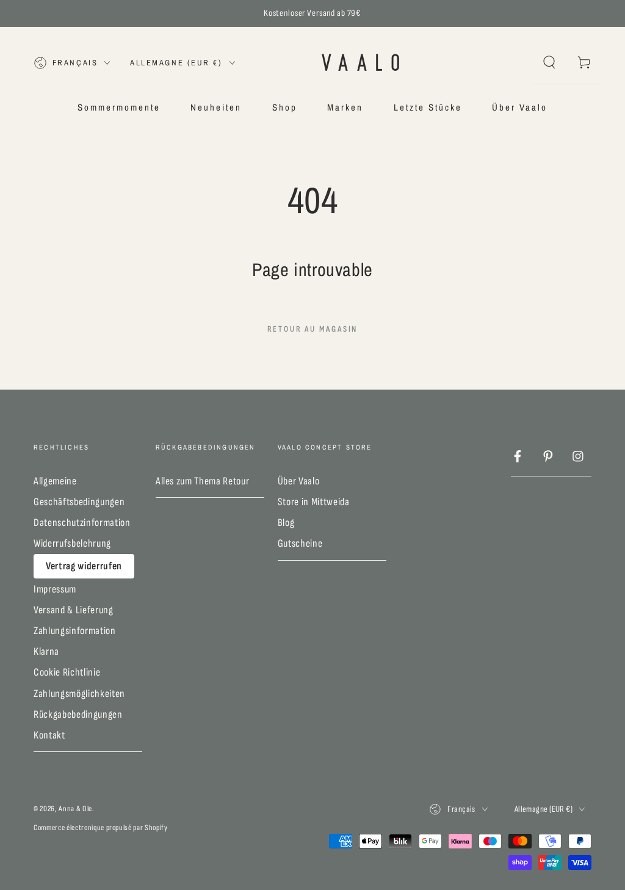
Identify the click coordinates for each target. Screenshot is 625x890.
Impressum (55, 589)
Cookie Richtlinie (67, 672)
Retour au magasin (312, 329)
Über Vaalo (299, 481)
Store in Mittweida (314, 501)
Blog (286, 522)
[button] (549, 62)
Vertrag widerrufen (84, 566)
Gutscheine (300, 543)
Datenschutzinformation (82, 522)
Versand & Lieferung (74, 610)
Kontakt (49, 735)
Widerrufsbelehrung (72, 543)
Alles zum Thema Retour (203, 481)
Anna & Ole (75, 809)
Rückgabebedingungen (78, 714)
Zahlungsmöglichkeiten (79, 693)
